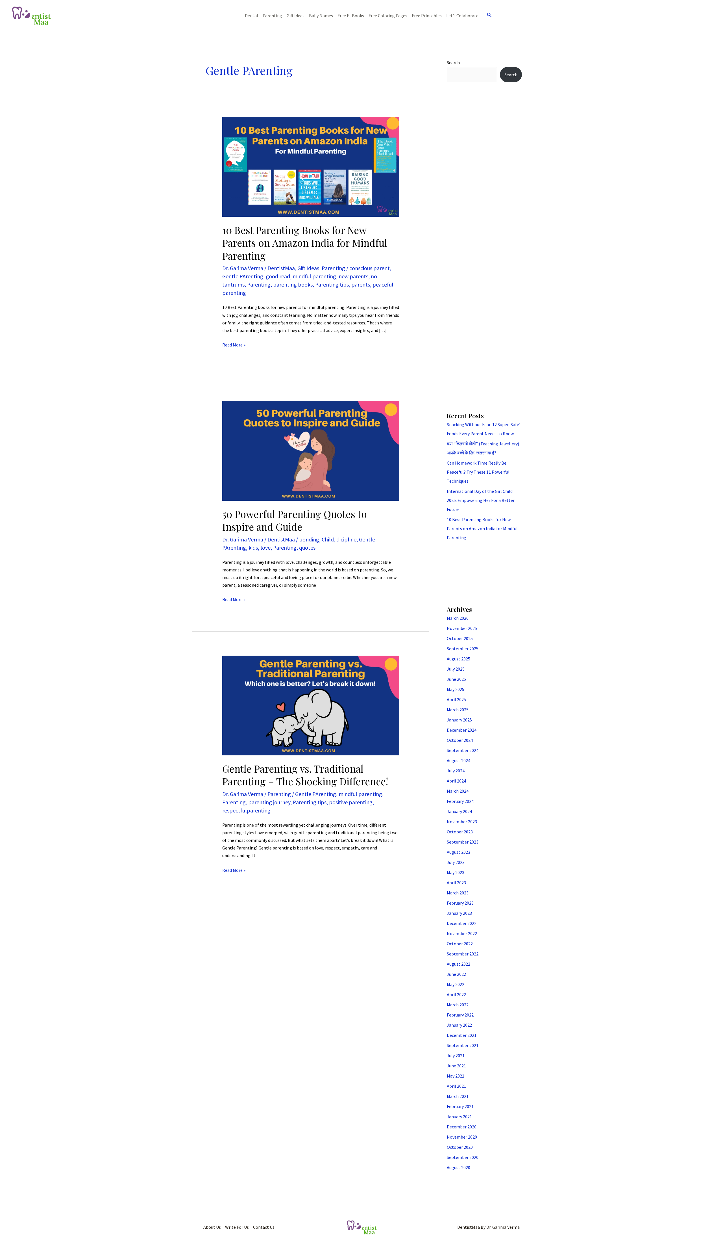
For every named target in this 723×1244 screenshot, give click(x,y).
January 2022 (459, 1025)
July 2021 (456, 1055)
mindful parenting (314, 276)
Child (328, 539)
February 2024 (460, 801)
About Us (212, 1227)
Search (453, 62)
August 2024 (458, 760)
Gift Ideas (295, 15)
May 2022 (455, 984)
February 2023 (460, 903)
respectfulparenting (246, 810)
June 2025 (456, 679)
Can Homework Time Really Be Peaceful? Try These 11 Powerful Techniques (478, 472)
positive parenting (351, 802)
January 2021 (459, 1116)
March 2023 (458, 893)
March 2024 (458, 791)
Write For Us (237, 1227)
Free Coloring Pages (388, 15)
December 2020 (461, 1127)
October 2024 (460, 740)
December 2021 (461, 1035)
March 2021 (458, 1096)
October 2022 (460, 943)
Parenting (272, 15)
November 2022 (462, 933)
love (265, 547)
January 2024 (459, 811)
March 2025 (458, 709)
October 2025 (460, 638)
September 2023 (462, 842)
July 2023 (456, 862)
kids (253, 547)
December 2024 (461, 730)
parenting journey (269, 802)
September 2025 (462, 648)
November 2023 (462, 821)
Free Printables (427, 15)
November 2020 (462, 1137)
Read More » (233, 344)
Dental (251, 15)
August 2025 (458, 659)
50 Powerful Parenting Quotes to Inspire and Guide (294, 520)
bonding (309, 539)
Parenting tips (332, 284)
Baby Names (321, 15)
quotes (307, 547)
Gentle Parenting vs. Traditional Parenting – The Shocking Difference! (305, 775)
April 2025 (456, 699)
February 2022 (460, 1015)
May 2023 (455, 872)
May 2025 (455, 689)
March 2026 (458, 618)
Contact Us (264, 1227)
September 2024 (462, 750)
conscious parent (369, 268)
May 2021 (455, 1076)
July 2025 (456, 669)
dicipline (346, 539)
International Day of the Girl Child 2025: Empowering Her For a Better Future (481, 500)
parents (360, 284)
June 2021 (456, 1066)
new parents (353, 276)
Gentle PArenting (242, 276)
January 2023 (459, 913)
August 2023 (458, 852)
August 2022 (458, 964)
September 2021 (462, 1045)
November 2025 (462, 628)
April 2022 (456, 994)
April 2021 (456, 1086)
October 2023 (460, 832)
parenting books (293, 284)
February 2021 (460, 1106)
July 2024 (456, 770)
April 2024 (456, 781)
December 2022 (461, 923)
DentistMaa (281, 268)
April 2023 (456, 882)
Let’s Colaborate (462, 15)
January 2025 (459, 720)
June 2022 (456, 974)
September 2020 (462, 1157)
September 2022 (462, 954)
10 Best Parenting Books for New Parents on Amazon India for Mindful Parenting (304, 242)
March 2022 (458, 1004)
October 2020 (460, 1147)
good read (278, 276)
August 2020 (458, 1167)
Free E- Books (350, 15)
